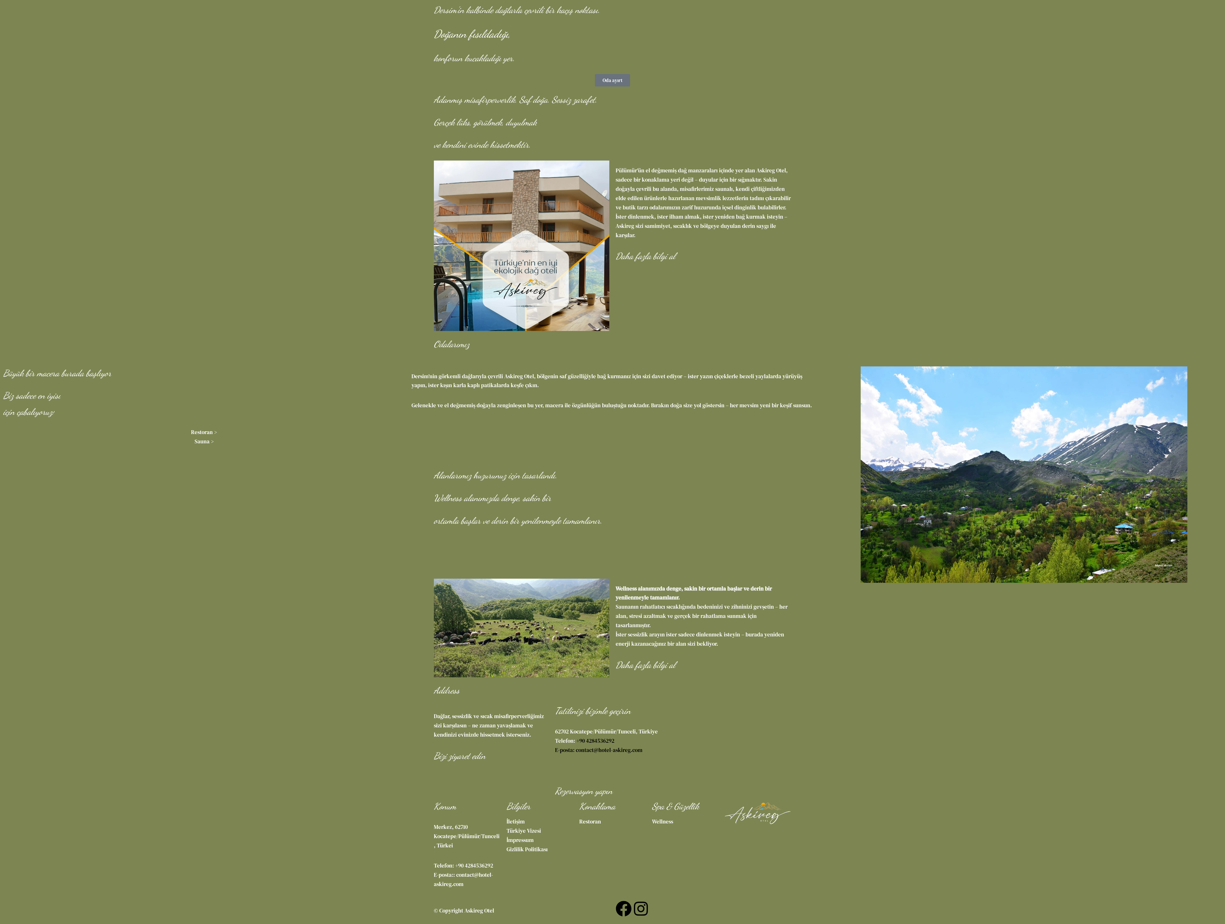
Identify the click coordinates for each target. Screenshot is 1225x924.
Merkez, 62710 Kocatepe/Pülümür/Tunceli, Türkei (467, 836)
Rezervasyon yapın (699, 6)
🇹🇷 (467, 34)
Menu (441, 24)
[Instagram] (641, 909)
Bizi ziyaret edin (460, 755)
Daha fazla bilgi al (645, 256)
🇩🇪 (453, 34)
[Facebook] (624, 909)
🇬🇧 (439, 34)
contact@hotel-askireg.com (609, 750)
